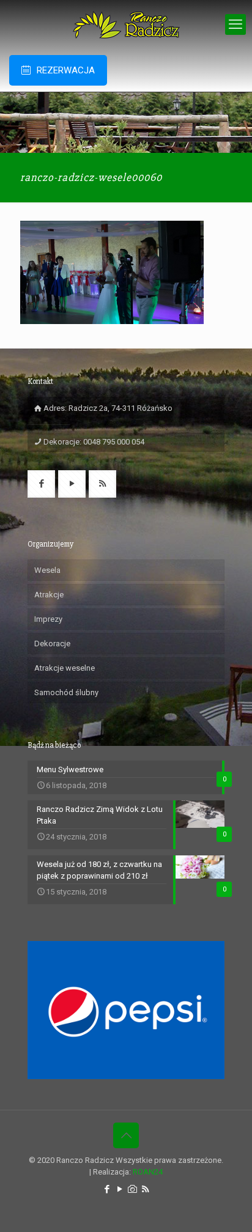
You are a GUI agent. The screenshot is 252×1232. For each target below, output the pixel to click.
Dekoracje (52, 643)
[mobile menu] (235, 24)
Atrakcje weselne (64, 668)
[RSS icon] (145, 1189)
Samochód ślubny (66, 692)
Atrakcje (49, 594)
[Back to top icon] (126, 1135)
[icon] (132, 1189)
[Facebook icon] (106, 1189)
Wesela (47, 570)
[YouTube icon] (119, 1189)
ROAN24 (148, 1171)
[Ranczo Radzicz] (126, 24)
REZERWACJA (66, 70)
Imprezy (48, 619)
